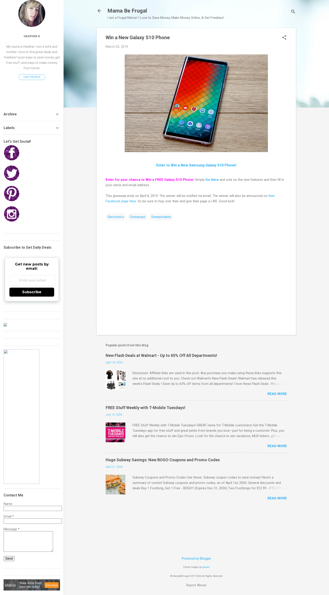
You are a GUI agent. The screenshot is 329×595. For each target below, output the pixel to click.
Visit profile (32, 77)
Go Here (212, 180)
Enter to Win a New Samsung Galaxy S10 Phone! (196, 165)
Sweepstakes (161, 217)
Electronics (116, 217)
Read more (277, 394)
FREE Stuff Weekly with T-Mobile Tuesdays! (145, 407)
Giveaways (137, 217)
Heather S (32, 36)
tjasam (206, 567)
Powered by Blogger (196, 558)
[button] (284, 38)
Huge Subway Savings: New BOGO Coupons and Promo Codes (163, 459)
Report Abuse (196, 585)
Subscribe (31, 292)
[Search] (293, 12)
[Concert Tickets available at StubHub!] (5, 325)
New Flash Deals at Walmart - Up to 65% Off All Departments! (161, 355)
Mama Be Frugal (127, 11)
